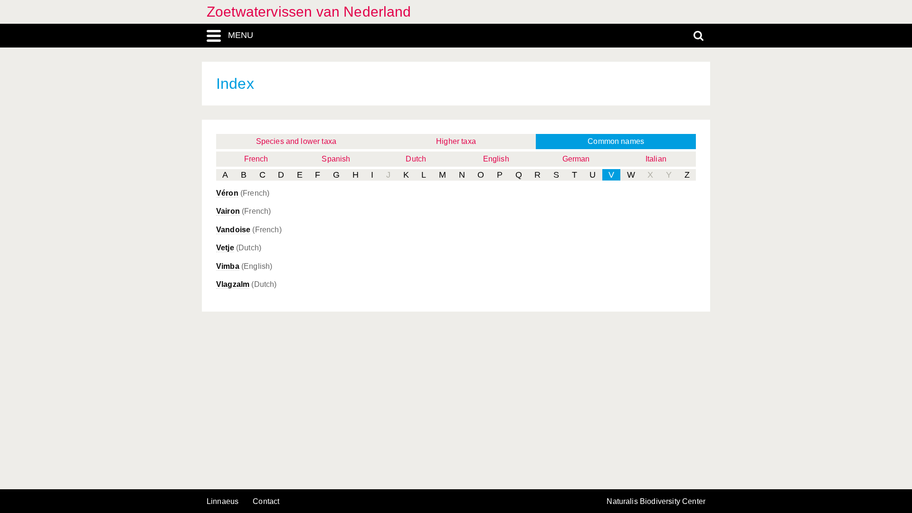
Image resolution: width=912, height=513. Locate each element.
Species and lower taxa (296, 141)
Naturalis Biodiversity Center (656, 501)
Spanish (336, 159)
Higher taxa (456, 141)
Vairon (228, 211)
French (256, 159)
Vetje (225, 248)
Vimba (227, 266)
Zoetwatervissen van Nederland (309, 11)
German (576, 159)
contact (266, 501)
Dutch (416, 159)
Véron (227, 193)
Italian (656, 159)
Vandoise (233, 230)
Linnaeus (222, 501)
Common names (616, 141)
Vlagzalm (232, 284)
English (496, 159)
